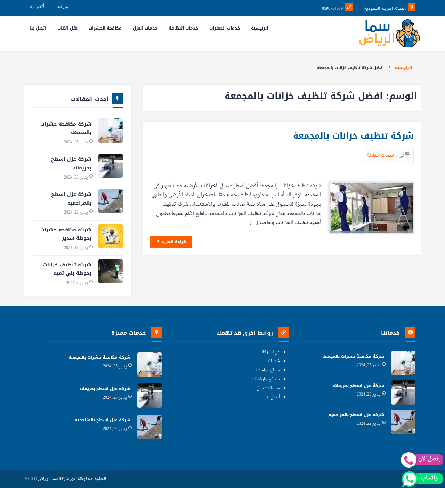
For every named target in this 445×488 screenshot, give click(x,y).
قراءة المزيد (173, 242)
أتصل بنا (37, 7)
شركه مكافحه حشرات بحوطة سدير (65, 234)
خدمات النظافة (381, 155)
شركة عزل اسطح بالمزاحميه (71, 199)
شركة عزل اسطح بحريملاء (71, 164)
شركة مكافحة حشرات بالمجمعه (65, 128)
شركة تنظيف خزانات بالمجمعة (353, 136)
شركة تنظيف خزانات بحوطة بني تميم (67, 269)
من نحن (61, 7)
